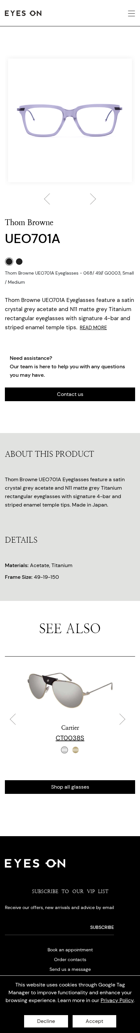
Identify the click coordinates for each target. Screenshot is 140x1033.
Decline (46, 1021)
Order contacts (70, 959)
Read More (93, 327)
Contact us (70, 394)
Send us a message (70, 969)
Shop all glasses (70, 786)
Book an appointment (70, 950)
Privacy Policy (117, 1000)
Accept (94, 1021)
